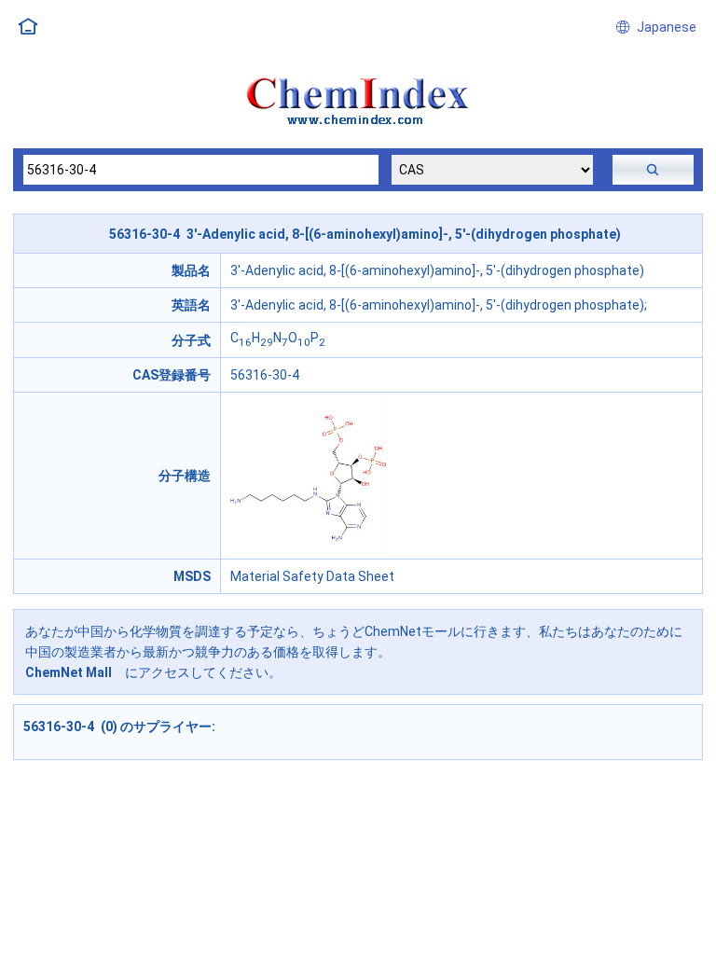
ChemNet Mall (68, 672)
